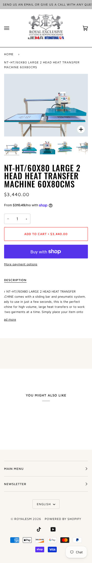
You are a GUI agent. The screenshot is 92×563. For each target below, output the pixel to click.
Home (9, 54)
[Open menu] (11, 28)
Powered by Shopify (63, 519)
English (44, 504)
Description (15, 280)
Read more (8, 319)
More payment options (20, 264)
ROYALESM (23, 519)
